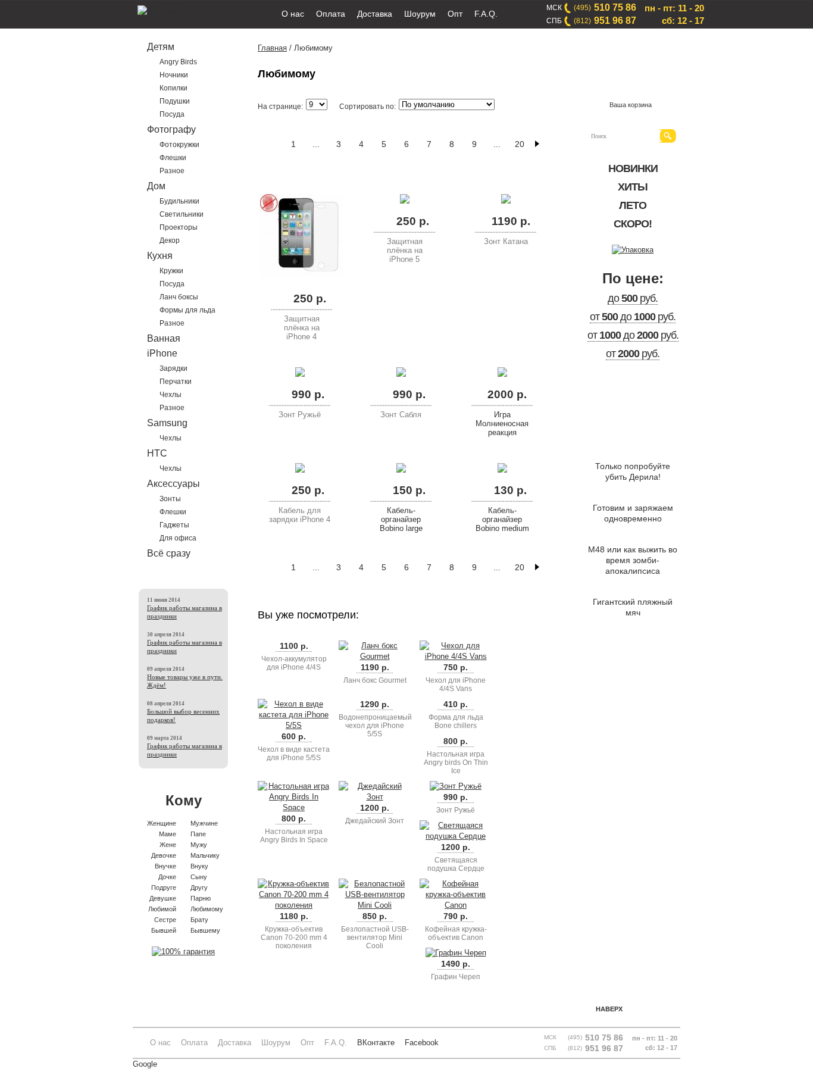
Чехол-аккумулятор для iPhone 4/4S (294, 663)
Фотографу (171, 129)
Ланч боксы (179, 297)
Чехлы (171, 394)
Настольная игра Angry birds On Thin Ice (456, 762)
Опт (455, 13)
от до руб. (633, 317)
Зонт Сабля (400, 414)
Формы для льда (187, 310)
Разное (172, 171)
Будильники (179, 201)
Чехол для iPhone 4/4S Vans (456, 684)
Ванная (163, 338)
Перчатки (176, 381)
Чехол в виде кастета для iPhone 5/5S (294, 753)
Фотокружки (179, 144)
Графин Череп (455, 977)
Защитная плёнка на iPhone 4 (302, 327)
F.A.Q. (486, 13)
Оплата (330, 13)
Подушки (175, 101)
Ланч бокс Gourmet (374, 680)
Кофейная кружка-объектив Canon (456, 933)
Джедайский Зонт (374, 821)
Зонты (170, 499)
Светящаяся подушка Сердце (455, 864)
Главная (272, 47)
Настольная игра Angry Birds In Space (294, 835)
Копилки (173, 88)
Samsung (167, 423)
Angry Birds (178, 62)
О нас (293, 13)
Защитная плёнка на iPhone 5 (405, 250)
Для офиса (178, 538)
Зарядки (173, 368)
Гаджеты (174, 525)
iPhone (162, 353)
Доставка (374, 13)
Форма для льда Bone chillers (456, 721)
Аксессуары (173, 484)
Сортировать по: (367, 106)
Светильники (182, 214)
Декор (170, 240)
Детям (160, 47)
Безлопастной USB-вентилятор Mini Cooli (375, 937)
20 (519, 144)
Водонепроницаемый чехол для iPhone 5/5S (375, 725)
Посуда (172, 114)
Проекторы (179, 227)
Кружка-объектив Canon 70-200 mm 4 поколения (294, 937)
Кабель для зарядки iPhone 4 (299, 515)
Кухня (160, 256)
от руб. (632, 354)
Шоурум (420, 13)
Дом (156, 186)
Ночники (174, 75)
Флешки (173, 158)
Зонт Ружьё (300, 414)
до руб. (633, 298)
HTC (157, 453)
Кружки (171, 271)
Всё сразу (168, 553)
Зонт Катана (506, 241)
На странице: (280, 106)
